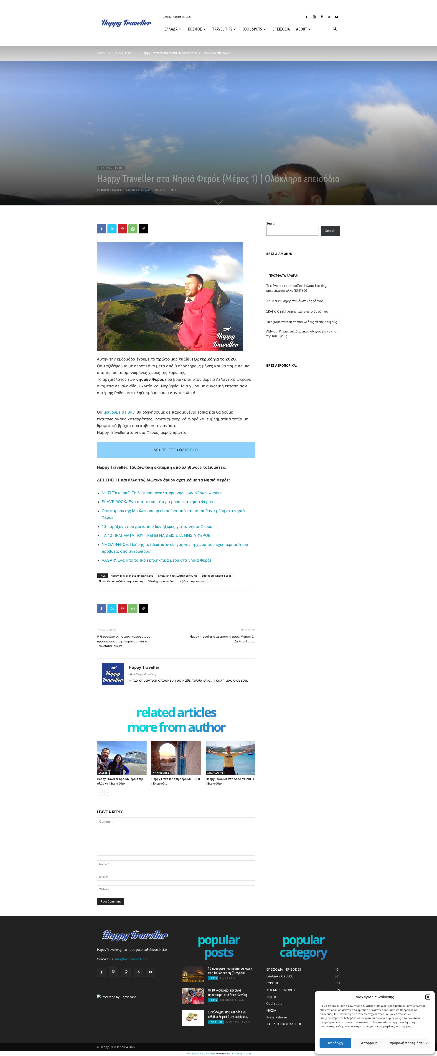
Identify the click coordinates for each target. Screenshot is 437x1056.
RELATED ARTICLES (176, 713)
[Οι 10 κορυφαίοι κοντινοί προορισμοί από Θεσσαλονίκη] (193, 996)
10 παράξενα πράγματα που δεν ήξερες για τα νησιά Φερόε (157, 526)
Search (271, 223)
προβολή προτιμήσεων (409, 1043)
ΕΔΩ (194, 450)
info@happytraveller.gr (130, 959)
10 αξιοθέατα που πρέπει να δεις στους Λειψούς (301, 322)
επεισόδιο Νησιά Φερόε (216, 575)
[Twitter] (329, 17)
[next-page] (107, 792)
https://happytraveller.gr (143, 674)
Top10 (213, 977)
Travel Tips (222, 29)
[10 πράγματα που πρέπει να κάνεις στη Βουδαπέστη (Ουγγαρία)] (193, 974)
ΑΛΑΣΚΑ (102, 773)
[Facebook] (306, 17)
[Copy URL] (143, 228)
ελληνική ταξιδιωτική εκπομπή (177, 575)
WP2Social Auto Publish (200, 1053)
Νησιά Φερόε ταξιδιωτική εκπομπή (121, 581)
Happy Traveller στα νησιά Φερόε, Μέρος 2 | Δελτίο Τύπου (222, 638)
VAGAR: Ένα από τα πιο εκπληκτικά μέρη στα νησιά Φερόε (157, 560)
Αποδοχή (335, 1043)
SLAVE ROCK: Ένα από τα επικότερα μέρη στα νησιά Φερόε (157, 501)
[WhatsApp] (132, 228)
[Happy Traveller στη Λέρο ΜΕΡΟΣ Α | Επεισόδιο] (230, 758)
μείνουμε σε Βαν (119, 412)
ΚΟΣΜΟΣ (195, 29)
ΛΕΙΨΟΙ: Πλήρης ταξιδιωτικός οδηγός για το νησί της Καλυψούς (302, 334)
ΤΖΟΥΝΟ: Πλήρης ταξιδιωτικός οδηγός (295, 301)
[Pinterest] (321, 17)
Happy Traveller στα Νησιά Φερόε (132, 575)
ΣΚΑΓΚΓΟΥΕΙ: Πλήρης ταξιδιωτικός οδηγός (297, 311)
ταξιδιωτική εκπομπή (192, 581)
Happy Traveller (111, 189)
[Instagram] (314, 17)
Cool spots (252, 29)
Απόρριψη (369, 1043)
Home (101, 53)
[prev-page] (100, 792)
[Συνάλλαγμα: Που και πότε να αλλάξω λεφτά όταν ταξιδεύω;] (193, 1018)
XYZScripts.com (241, 1053)
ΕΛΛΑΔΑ (171, 29)
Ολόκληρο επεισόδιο (161, 581)
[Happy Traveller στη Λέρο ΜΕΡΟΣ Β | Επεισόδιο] (176, 758)
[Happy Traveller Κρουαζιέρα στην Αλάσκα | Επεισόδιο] (122, 758)
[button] (428, 997)
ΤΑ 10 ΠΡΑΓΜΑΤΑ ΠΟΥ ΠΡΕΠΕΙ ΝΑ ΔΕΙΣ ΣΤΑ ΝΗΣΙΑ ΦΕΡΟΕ (156, 535)
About (301, 29)
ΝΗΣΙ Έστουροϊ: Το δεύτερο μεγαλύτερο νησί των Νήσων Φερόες (162, 493)
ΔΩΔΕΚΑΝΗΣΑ (161, 773)
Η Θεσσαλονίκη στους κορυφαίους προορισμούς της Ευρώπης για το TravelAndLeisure (123, 641)
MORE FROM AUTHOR (176, 728)
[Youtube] (336, 17)
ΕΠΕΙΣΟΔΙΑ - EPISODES (123, 53)
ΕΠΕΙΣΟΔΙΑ (281, 29)
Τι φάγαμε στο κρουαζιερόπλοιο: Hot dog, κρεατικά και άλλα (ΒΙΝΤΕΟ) (296, 288)
